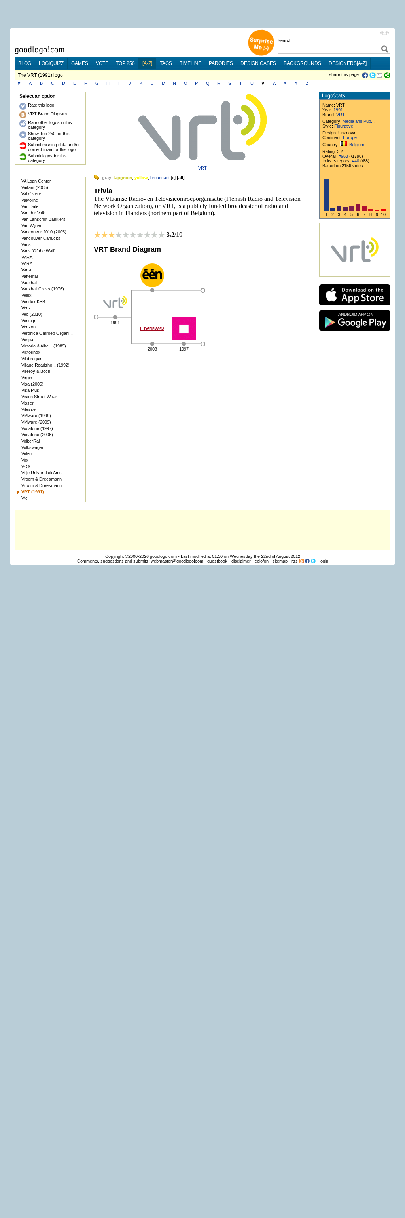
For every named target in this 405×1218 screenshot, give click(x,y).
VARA (26, 257)
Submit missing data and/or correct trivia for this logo (54, 147)
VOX (25, 466)
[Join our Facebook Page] (307, 561)
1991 (338, 109)
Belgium (356, 144)
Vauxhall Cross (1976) (42, 288)
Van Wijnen (31, 225)
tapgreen (123, 177)
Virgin (26, 377)
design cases (258, 63)
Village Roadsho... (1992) (45, 365)
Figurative (343, 126)
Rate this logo (41, 105)
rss (294, 561)
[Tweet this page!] (373, 75)
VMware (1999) (36, 415)
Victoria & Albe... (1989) (43, 346)
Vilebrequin (31, 358)
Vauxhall (29, 282)
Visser (27, 403)
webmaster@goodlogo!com (177, 561)
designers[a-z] (348, 63)
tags (166, 63)
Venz (26, 307)
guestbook (217, 561)
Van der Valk (33, 212)
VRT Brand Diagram (47, 113)
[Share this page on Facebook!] (365, 75)
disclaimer (241, 561)
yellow (141, 177)
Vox (24, 460)
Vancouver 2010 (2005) (43, 231)
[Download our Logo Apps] (354, 307)
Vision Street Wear (39, 396)
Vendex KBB (33, 301)
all (180, 177)
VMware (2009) (36, 422)
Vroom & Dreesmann (41, 479)
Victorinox (30, 352)
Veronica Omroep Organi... (47, 333)
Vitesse (28, 409)
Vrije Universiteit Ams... (43, 472)
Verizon (28, 327)
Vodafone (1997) (37, 428)
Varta (26, 269)
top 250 (125, 63)
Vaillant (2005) (34, 187)
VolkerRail (30, 441)
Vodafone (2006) (37, 434)
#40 (355, 160)
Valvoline (29, 200)
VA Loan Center (36, 181)
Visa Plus (30, 390)
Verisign (28, 320)
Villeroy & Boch (35, 371)
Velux (26, 295)
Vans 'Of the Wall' (38, 250)
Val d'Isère (31, 193)
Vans (26, 244)
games (79, 63)
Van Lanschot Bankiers (43, 219)
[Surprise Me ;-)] (261, 55)
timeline (190, 63)
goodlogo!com (163, 556)
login (324, 561)
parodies (221, 63)
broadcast (160, 177)
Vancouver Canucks (41, 238)
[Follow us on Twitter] (313, 561)
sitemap (280, 561)
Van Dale (29, 206)
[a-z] (147, 63)
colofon (262, 561)
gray (106, 177)
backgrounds (302, 63)
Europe (350, 137)
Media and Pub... (359, 121)
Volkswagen (32, 447)
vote (102, 63)
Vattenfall (29, 276)
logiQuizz (51, 63)
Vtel (24, 498)
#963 (343, 156)
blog (24, 63)
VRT (202, 168)
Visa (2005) (32, 384)
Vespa (27, 339)
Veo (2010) (31, 314)
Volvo (26, 453)
